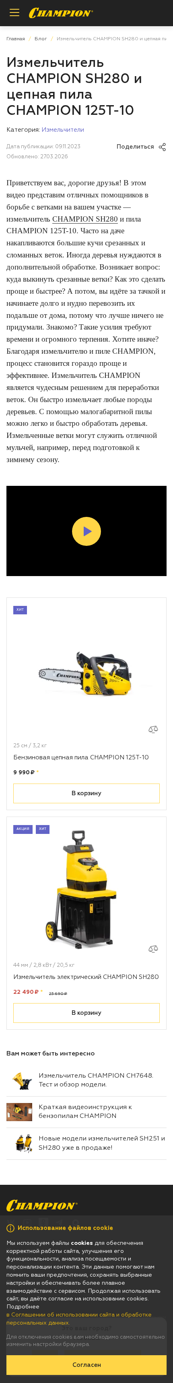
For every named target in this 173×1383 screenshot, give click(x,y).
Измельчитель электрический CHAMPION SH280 (86, 977)
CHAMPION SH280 (85, 219)
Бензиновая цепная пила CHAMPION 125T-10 (81, 758)
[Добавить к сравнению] (153, 729)
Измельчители (62, 130)
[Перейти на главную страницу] (61, 13)
